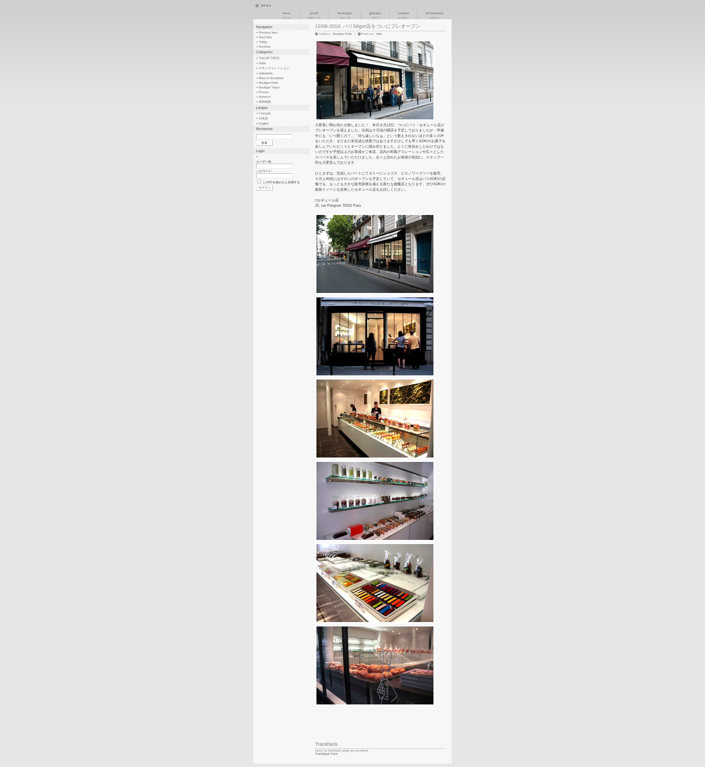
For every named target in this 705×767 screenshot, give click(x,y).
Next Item (265, 37)
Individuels (266, 73)
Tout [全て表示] (269, 58)
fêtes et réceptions (271, 78)
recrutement (434, 15)
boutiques (345, 15)
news (266, 5)
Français (265, 113)
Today (263, 42)
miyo (379, 33)
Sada (262, 63)
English (264, 123)
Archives (265, 46)
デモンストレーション (274, 68)
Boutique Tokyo (269, 87)
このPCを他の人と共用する (281, 182)
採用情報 (265, 101)
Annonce (265, 96)
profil (314, 15)
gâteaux (375, 15)
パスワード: (264, 171)
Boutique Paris (342, 33)
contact (403, 15)
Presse (264, 92)
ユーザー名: (264, 161)
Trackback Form (326, 753)
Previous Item (268, 32)
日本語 (263, 118)
